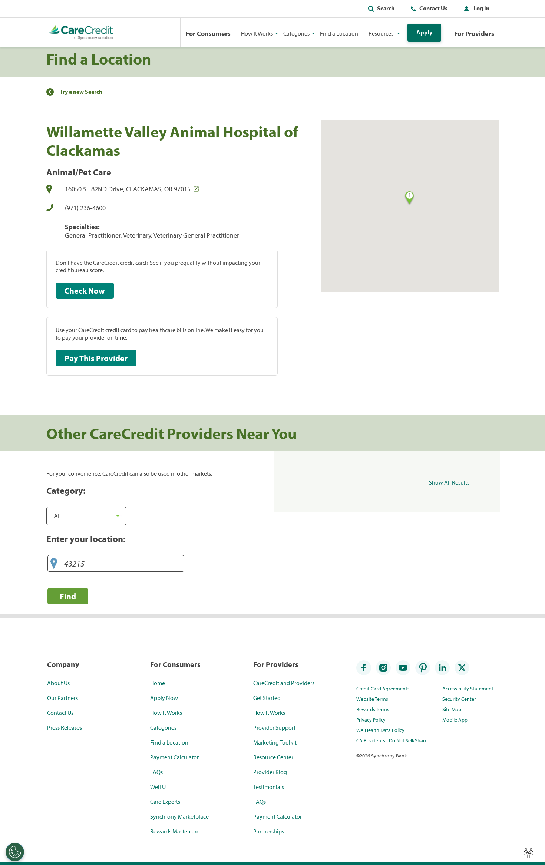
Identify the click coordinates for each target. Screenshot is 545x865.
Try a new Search (81, 91)
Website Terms (372, 699)
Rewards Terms (372, 709)
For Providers (474, 33)
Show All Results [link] (449, 482)
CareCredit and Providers (283, 683)
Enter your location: (85, 538)
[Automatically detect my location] (53, 563)
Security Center (459, 699)
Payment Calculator (174, 757)
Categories (163, 727)
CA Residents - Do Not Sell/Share (391, 740)
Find (68, 596)
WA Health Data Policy (380, 730)
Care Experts (165, 801)
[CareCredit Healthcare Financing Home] (81, 32)
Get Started (267, 697)
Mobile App (455, 719)
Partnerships (268, 831)
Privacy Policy (371, 719)
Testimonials (268, 786)
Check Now (85, 290)
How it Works (166, 712)
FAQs (156, 772)
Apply (424, 32)
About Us (58, 683)
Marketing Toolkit (275, 742)
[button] (474, 9)
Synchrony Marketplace (179, 816)
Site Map (451, 709)
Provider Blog (270, 772)
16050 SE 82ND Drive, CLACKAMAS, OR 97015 (128, 189)
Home (157, 683)
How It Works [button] (257, 33)
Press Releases (64, 727)
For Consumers (208, 33)
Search (385, 8)
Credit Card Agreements (383, 688)
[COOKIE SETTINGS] (15, 852)
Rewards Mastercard (175, 831)
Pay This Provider (96, 358)
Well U (158, 786)
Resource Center (273, 757)
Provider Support (274, 727)
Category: (65, 490)
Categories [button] (296, 33)
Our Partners (62, 697)
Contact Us (433, 8)
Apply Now (164, 697)
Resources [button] (381, 33)
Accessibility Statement (467, 688)
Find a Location (339, 33)
